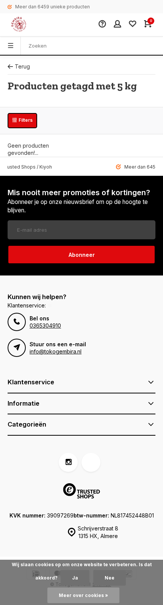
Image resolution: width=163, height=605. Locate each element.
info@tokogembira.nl (56, 351)
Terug (22, 66)
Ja (75, 578)
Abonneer (82, 255)
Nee (109, 578)
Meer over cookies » (83, 595)
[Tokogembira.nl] (26, 24)
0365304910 (45, 325)
